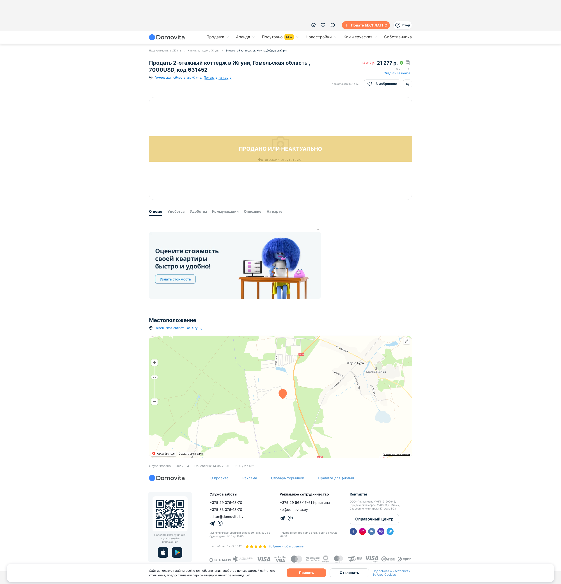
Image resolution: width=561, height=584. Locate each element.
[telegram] (390, 531)
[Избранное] (323, 25)
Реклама (249, 478)
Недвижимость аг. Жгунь (165, 50)
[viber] (380, 531)
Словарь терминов (287, 478)
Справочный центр (374, 519)
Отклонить (349, 572)
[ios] (163, 552)
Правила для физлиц (336, 478)
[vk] (371, 531)
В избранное (386, 83)
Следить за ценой (397, 73)
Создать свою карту (191, 453)
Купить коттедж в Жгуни (203, 50)
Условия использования (396, 454)
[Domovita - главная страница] (167, 37)
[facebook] (353, 531)
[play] (177, 552)
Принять (306, 572)
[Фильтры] (313, 25)
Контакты (358, 494)
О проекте (219, 478)
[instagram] (362, 531)
